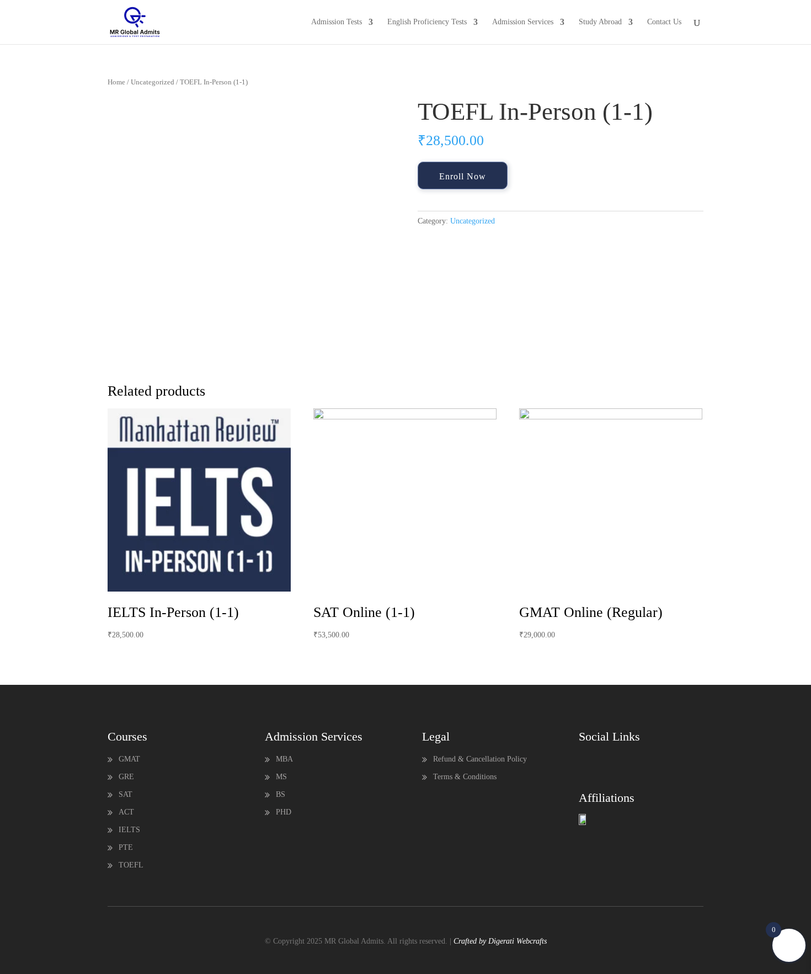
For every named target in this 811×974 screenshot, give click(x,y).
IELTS (129, 830)
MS (281, 777)
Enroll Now (462, 176)
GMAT (129, 759)
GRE (126, 777)
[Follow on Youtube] (632, 761)
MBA (284, 759)
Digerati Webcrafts (517, 941)
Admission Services (522, 22)
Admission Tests (336, 22)
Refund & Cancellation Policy (480, 759)
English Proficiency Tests (427, 22)
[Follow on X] (609, 761)
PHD (283, 812)
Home (116, 82)
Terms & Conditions (465, 777)
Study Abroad (600, 22)
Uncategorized (152, 82)
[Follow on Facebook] (587, 761)
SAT (125, 794)
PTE (126, 847)
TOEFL (131, 865)
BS (280, 794)
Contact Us (664, 22)
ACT (126, 812)
